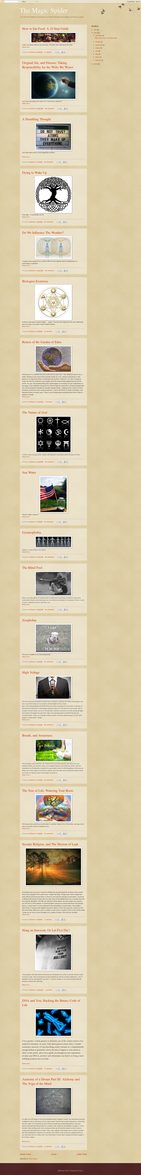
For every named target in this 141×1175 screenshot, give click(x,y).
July (96, 51)
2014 (95, 33)
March (97, 57)
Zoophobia (29, 620)
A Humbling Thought (36, 119)
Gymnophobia (31, 532)
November (98, 35)
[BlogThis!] (58, 52)
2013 (95, 64)
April (97, 54)
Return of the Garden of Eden (41, 342)
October (98, 42)
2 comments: (48, 331)
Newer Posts (25, 1154)
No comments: (50, 108)
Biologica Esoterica (35, 281)
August (97, 48)
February (98, 60)
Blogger (80, 1170)
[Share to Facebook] (62, 52)
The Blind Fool (32, 567)
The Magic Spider (44, 10)
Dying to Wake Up (34, 172)
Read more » (26, 47)
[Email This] (56, 52)
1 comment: (48, 52)
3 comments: (48, 1068)
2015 (95, 30)
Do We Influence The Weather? (43, 232)
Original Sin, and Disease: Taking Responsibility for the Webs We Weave (47, 64)
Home (54, 1154)
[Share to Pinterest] (64, 52)
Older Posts (82, 1154)
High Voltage (31, 672)
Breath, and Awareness (37, 735)
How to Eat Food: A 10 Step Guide (45, 28)
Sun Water (29, 472)
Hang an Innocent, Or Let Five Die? (46, 930)
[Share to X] (60, 52)
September (99, 45)
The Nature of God (34, 412)
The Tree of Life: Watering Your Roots (47, 790)
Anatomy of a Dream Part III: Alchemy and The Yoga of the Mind (51, 1081)
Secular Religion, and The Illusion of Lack (50, 844)
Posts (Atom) (33, 1159)
